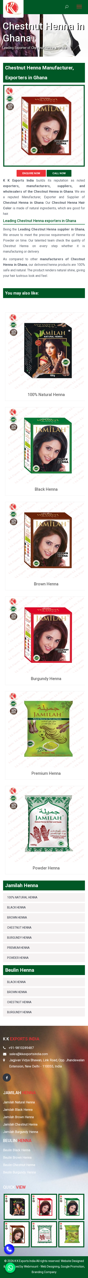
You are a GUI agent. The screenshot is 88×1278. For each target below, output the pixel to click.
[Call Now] (9, 1250)
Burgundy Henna (46, 678)
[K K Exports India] (13, 8)
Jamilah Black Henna (18, 1110)
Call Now (59, 173)
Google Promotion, (73, 1266)
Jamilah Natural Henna (19, 1102)
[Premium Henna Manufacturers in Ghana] (46, 729)
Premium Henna (46, 773)
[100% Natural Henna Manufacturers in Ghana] (46, 350)
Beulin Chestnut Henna (19, 1165)
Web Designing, (51, 1266)
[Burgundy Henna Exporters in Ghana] (44, 1207)
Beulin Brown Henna (17, 1157)
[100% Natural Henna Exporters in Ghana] (16, 1207)
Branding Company (44, 1272)
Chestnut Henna (19, 927)
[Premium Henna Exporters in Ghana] (71, 1234)
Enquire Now (31, 173)
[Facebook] (7, 1077)
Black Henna (46, 489)
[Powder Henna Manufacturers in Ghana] (46, 824)
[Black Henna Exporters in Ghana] (71, 1207)
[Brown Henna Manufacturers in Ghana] (46, 540)
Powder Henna (46, 868)
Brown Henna (46, 583)
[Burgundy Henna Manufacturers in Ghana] (46, 634)
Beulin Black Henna (16, 1150)
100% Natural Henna (46, 394)
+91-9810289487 (21, 1048)
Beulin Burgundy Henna (19, 1172)
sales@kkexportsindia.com (28, 1054)
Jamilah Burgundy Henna (20, 1132)
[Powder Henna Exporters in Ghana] (44, 1234)
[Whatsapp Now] (10, 1268)
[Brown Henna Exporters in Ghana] (16, 1234)
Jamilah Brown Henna (18, 1117)
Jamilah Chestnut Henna (20, 1124)
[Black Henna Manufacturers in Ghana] (46, 445)
